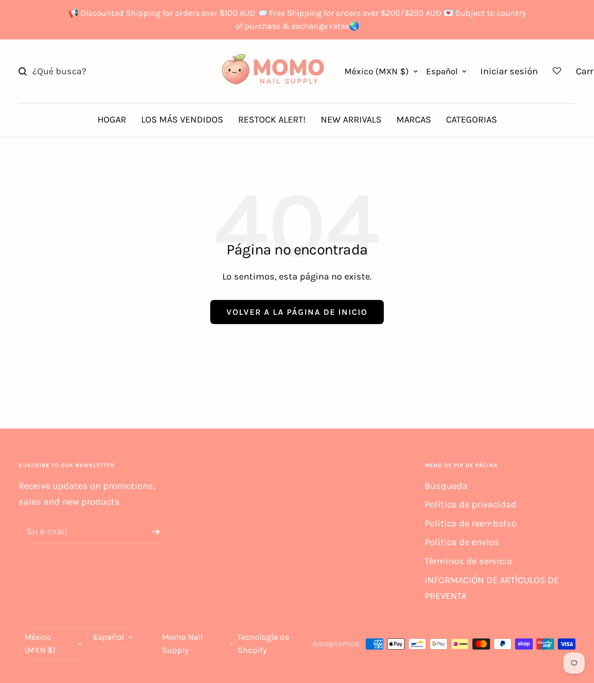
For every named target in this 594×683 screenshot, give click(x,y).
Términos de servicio (468, 561)
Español (442, 71)
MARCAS (413, 119)
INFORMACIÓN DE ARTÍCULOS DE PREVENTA (492, 588)
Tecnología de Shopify (263, 643)
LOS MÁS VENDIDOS (182, 119)
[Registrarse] (156, 531)
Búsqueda (446, 486)
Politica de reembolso (471, 523)
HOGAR (111, 119)
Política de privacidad (471, 504)
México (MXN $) (376, 71)
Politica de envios (462, 542)
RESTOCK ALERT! (272, 119)
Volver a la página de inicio (297, 312)
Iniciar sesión (509, 71)
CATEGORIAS (471, 119)
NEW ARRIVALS (351, 119)
